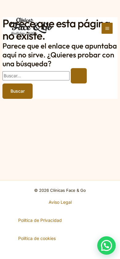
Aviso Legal (60, 202)
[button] (106, 245)
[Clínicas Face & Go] (31, 28)
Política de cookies (37, 238)
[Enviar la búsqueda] (79, 75)
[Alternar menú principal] (107, 28)
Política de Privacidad (40, 220)
